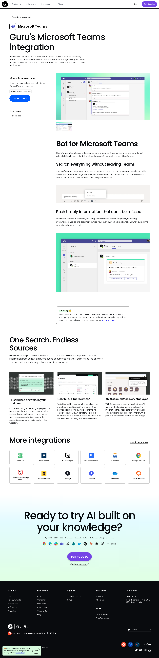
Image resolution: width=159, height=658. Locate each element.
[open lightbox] (103, 96)
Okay (36, 651)
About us (100, 600)
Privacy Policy (20, 653)
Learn (39, 596)
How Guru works (14, 600)
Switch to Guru (102, 614)
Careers (99, 596)
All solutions (12, 611)
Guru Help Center (74, 596)
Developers (42, 607)
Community (42, 611)
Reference (41, 604)
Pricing (60, 4)
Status (69, 600)
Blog (39, 614)
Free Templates (102, 618)
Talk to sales (149, 4)
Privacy (45, 647)
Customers (41, 600)
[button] (17, 4)
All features (12, 607)
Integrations (13, 604)
